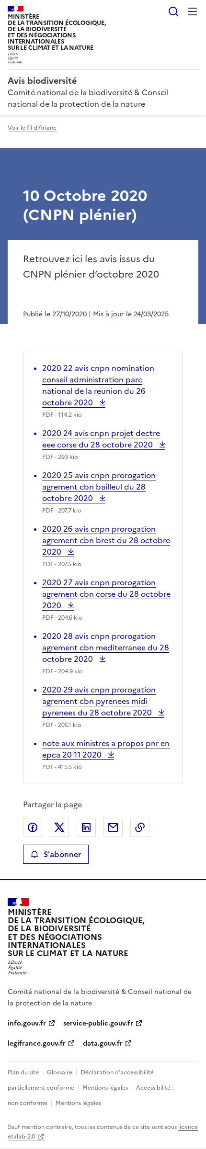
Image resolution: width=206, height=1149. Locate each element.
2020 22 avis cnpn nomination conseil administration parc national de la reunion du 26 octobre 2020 (98, 385)
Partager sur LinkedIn (86, 827)
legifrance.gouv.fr (37, 1043)
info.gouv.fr (27, 1023)
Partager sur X (59, 827)
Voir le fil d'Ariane (32, 127)
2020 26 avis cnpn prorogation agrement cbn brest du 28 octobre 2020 (106, 540)
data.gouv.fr (103, 1043)
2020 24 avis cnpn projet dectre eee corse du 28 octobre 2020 (101, 438)
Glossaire (59, 1072)
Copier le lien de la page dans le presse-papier (139, 827)
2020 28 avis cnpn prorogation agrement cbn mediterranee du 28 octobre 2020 (105, 647)
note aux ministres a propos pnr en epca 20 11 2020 (106, 748)
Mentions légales (105, 1087)
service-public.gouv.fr (98, 1023)
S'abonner (62, 854)
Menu (192, 11)
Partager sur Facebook (32, 827)
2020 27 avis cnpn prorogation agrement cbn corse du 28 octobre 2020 (106, 594)
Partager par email (113, 827)
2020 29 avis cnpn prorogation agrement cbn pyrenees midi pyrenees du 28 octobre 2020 (99, 701)
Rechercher (173, 11)
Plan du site (23, 1072)
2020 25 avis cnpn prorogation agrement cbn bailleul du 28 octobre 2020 (99, 486)
